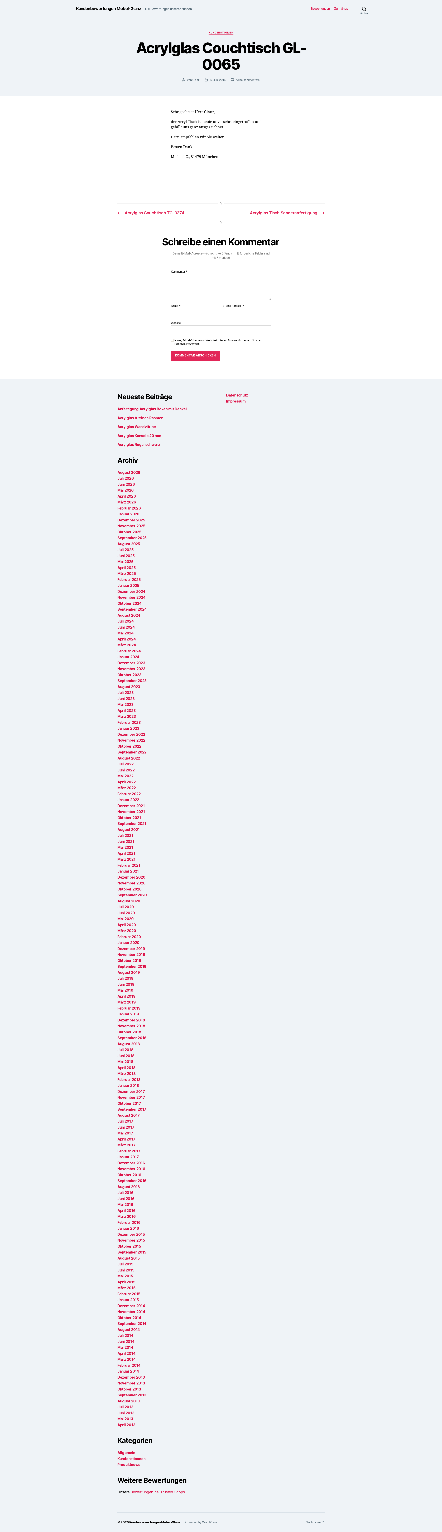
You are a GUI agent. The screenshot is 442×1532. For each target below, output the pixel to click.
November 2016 (131, 1169)
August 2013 (128, 1401)
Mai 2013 (125, 1419)
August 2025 (128, 544)
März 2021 (126, 859)
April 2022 (126, 782)
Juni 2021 (125, 841)
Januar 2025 (128, 585)
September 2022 (132, 752)
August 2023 (128, 687)
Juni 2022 (126, 770)
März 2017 (126, 1145)
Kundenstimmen (221, 32)
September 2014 (131, 1323)
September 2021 (131, 823)
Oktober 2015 (129, 1246)
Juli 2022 (125, 764)
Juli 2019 (125, 978)
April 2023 (126, 710)
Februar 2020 (129, 937)
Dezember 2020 (131, 877)
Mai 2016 (125, 1204)
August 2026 (128, 472)
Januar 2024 (128, 657)
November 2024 (131, 597)
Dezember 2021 (131, 806)
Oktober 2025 (129, 532)
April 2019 (126, 996)
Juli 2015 (125, 1264)
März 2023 (126, 716)
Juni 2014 (125, 1341)
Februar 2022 (129, 794)
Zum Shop (341, 8)
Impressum (236, 401)
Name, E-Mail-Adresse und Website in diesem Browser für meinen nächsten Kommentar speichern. (217, 342)
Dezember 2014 (131, 1306)
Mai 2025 (125, 562)
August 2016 (128, 1187)
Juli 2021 (125, 835)
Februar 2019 (129, 1008)
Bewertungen (320, 8)
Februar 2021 (128, 865)
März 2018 (126, 1073)
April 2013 (126, 1425)
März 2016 (126, 1216)
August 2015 (128, 1258)
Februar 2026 (129, 508)
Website (176, 323)
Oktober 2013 (129, 1389)
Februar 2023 (129, 722)
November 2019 (131, 954)
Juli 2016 (125, 1193)
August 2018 (128, 1044)
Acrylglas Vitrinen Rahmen (140, 418)
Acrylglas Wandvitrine (136, 427)
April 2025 (126, 568)
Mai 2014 (125, 1347)
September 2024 (132, 609)
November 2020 (131, 883)
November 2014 (131, 1312)
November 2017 (131, 1097)
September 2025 (132, 538)
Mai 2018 (125, 1062)
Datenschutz (237, 395)
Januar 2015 (128, 1300)
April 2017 (126, 1139)
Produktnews (128, 1464)
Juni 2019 (125, 984)
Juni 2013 (125, 1413)
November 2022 (131, 740)
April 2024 (126, 639)
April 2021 (126, 853)
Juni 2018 (125, 1056)
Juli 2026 (125, 478)
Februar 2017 (128, 1151)
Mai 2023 (125, 704)
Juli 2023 (125, 693)
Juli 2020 (125, 907)
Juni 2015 (125, 1270)
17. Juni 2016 (217, 80)
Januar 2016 (128, 1228)
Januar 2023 (128, 728)
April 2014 (126, 1353)
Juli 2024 (125, 621)
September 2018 (131, 1038)
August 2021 (128, 830)
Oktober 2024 (129, 603)
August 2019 (128, 972)
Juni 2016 (125, 1199)
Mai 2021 (125, 847)
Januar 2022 (128, 800)
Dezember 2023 (131, 663)
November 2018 (131, 1026)
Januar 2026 (128, 514)
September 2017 (131, 1109)
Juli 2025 (125, 550)
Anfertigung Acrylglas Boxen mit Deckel (152, 409)
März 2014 (126, 1359)
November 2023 (131, 669)
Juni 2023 (126, 699)
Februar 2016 (129, 1222)
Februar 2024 (129, 651)
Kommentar (179, 271)
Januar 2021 (128, 871)
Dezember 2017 (131, 1091)
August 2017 (128, 1115)
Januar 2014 (128, 1371)
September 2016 (131, 1181)
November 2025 (131, 526)
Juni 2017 (125, 1127)
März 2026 (126, 502)
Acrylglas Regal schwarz (138, 444)
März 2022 (126, 788)
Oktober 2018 (129, 1032)
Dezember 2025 (131, 520)
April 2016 (126, 1210)
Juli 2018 (125, 1050)
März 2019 (126, 1002)
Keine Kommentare (248, 80)
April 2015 (126, 1282)
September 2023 (132, 681)
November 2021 (131, 812)
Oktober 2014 (129, 1318)
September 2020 (132, 895)
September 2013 (131, 1395)
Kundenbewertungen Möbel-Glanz (108, 9)
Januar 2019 (128, 1014)
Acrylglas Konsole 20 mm (139, 436)
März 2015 (126, 1288)
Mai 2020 (125, 919)
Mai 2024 (125, 633)
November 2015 (131, 1240)
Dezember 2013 (131, 1377)
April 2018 (126, 1068)
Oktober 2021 (129, 818)
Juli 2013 (125, 1407)
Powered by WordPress (200, 1522)
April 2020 (126, 925)
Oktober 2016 (129, 1175)
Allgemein (126, 1453)
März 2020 (126, 931)
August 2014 (128, 1330)
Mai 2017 (125, 1133)
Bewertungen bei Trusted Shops (158, 1492)
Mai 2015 (125, 1276)
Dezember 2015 (131, 1234)
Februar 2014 (129, 1365)
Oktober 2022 (129, 746)
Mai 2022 (125, 776)
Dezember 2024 (131, 591)
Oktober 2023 (129, 675)
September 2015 (131, 1252)
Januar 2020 (128, 943)
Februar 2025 (129, 579)
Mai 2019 (125, 990)
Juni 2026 (126, 484)
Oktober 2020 (129, 889)
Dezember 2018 (131, 1020)
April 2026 (126, 496)
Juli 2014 (125, 1335)
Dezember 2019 (131, 949)
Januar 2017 (128, 1157)
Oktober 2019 (129, 960)
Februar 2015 (128, 1294)
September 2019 (131, 966)
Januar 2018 (128, 1085)
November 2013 (131, 1383)
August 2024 (128, 615)
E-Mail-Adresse (233, 305)
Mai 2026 (125, 490)
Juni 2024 (126, 627)
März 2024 (126, 645)
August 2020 (128, 901)
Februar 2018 (129, 1080)
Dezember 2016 (131, 1163)
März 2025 (126, 573)
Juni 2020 (126, 913)
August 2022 (128, 758)
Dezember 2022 (131, 734)
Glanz (196, 80)
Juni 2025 (126, 556)
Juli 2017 (125, 1121)
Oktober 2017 (129, 1103)
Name (175, 305)
